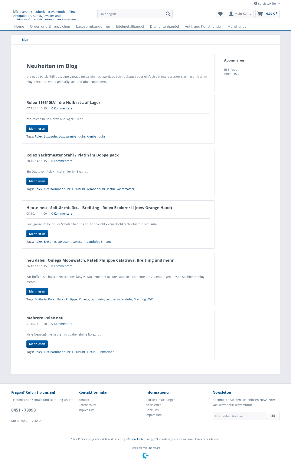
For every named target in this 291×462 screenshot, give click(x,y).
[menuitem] (135, 14)
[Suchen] (168, 14)
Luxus (91, 352)
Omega (84, 299)
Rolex (38, 136)
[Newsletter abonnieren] (272, 416)
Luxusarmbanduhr (72, 136)
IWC (150, 299)
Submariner (105, 352)
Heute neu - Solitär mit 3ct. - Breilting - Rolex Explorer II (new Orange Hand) (99, 207)
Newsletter (153, 405)
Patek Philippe (67, 299)
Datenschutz (87, 405)
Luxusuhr (50, 136)
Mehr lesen (37, 128)
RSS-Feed (230, 69)
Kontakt (83, 400)
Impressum (86, 410)
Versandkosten (136, 439)
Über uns (152, 410)
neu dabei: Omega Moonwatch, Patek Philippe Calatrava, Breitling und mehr (100, 260)
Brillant (106, 242)
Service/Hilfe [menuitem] (267, 3)
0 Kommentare (61, 108)
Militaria (41, 299)
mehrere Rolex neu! (45, 317)
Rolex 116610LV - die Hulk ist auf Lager (63, 102)
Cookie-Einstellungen (161, 400)
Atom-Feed (231, 74)
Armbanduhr (96, 136)
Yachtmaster (125, 189)
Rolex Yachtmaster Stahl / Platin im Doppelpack (72, 155)
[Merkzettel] (220, 14)
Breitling (50, 242)
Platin (111, 189)
